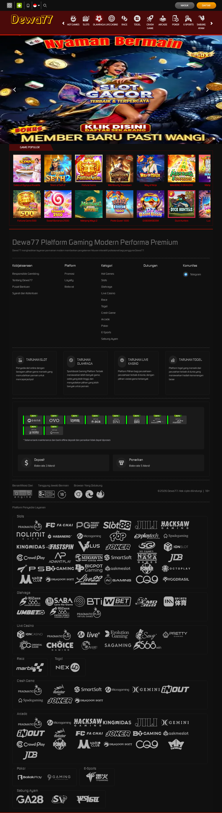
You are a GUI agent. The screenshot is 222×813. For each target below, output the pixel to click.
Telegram (195, 274)
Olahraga (99, 24)
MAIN (29, 168)
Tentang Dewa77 (22, 280)
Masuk (184, 5)
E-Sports (188, 24)
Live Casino (111, 24)
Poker (175, 24)
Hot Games (73, 24)
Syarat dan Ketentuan (25, 293)
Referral (69, 287)
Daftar (206, 5)
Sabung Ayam (201, 26)
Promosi (69, 274)
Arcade (162, 24)
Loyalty (69, 280)
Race (124, 24)
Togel (137, 24)
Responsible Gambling (25, 274)
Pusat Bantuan (21, 287)
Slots (86, 24)
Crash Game (150, 26)
